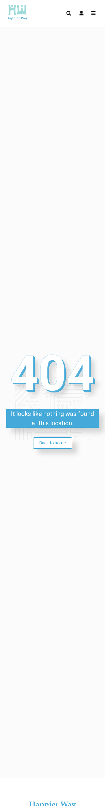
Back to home (52, 442)
